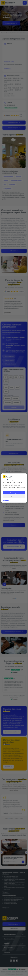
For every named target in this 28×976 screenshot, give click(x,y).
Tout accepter (14, 493)
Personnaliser (6, 500)
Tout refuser (14, 496)
